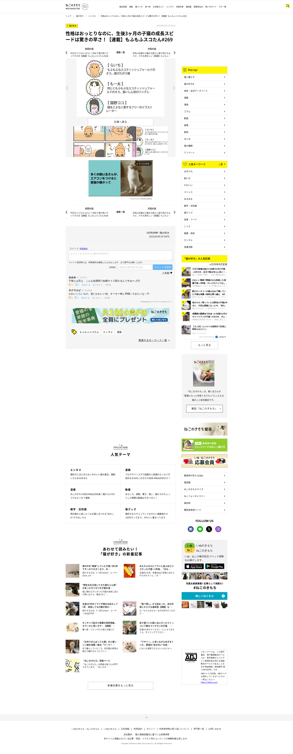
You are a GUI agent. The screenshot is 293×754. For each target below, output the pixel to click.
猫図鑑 (188, 7)
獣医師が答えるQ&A (193, 475)
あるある (188, 198)
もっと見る (204, 345)
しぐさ (187, 226)
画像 (186, 125)
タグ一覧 (222, 7)
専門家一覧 (199, 729)
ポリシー (150, 729)
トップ (68, 16)
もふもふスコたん (89, 332)
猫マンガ (139, 7)
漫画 (119, 332)
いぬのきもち (110, 729)
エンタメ (170, 7)
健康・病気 (189, 233)
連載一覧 (120, 52)
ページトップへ (146, 717)
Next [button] (174, 88)
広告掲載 (125, 729)
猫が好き (79, 16)
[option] (121, 88)
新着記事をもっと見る (121, 685)
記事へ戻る (120, 122)
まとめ (187, 138)
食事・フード (190, 219)
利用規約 (138, 729)
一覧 (221, 163)
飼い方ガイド (210, 7)
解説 (186, 131)
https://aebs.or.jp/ (209, 682)
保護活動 (188, 246)
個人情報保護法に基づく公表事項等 (152, 734)
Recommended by (207, 337)
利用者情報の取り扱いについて (174, 729)
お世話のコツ (158, 7)
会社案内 (128, 734)
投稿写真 (179, 7)
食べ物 (147, 7)
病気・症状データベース (196, 90)
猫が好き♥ (189, 83)
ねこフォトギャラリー (194, 496)
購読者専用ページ (192, 509)
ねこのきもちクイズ (193, 489)
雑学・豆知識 (190, 205)
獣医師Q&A (198, 7)
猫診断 (187, 502)
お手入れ (188, 171)
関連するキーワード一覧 (153, 340)
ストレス (188, 191)
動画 (186, 118)
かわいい (188, 185)
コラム (187, 111)
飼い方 (187, 178)
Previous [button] (67, 88)
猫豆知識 (123, 7)
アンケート (189, 152)
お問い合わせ (214, 729)
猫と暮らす (189, 76)
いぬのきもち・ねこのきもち (85, 729)
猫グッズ (188, 212)
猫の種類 (188, 145)
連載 (131, 7)
